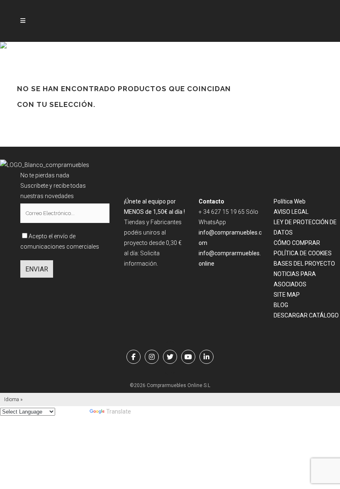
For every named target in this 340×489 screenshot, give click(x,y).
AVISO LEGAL (291, 211)
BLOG (281, 305)
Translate (118, 411)
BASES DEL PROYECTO (304, 263)
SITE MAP (287, 294)
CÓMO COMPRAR (297, 243)
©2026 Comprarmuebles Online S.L (170, 385)
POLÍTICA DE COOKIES (303, 253)
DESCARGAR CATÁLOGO (306, 315)
